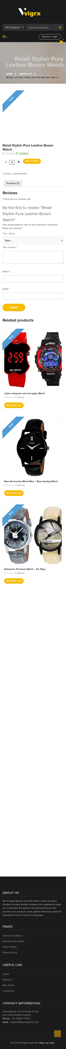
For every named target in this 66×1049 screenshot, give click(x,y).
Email (6, 289)
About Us (7, 980)
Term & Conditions (13, 936)
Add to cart (32, 161)
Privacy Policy (10, 952)
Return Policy (10, 947)
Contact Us (8, 991)
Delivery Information (13, 941)
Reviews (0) (13, 183)
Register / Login (50, 37)
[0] (61, 42)
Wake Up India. (47, 1043)
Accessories (20, 173)
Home (6, 974)
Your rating (8, 233)
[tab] (13, 183)
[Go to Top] (57, 1033)
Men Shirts (8, 985)
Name (6, 271)
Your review (10, 247)
